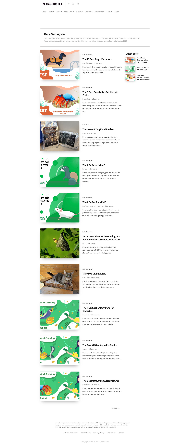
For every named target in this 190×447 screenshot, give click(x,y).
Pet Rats (85, 206)
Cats (51, 12)
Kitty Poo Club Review (94, 273)
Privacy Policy (98, 433)
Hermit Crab (86, 99)
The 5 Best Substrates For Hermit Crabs (100, 93)
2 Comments (96, 385)
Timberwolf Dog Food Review (98, 129)
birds (84, 243)
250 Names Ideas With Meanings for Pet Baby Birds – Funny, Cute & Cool (101, 238)
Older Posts (115, 408)
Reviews (90, 63)
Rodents (92, 206)
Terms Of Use (85, 433)
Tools (109, 12)
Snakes (84, 349)
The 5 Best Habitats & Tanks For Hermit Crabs (143, 77)
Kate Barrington (54, 34)
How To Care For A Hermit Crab (143, 68)
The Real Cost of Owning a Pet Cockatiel (98, 309)
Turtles (78, 12)
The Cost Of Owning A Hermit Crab (100, 380)
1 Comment (95, 99)
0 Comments (99, 63)
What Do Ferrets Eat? (93, 165)
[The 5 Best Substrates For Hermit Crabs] (130, 60)
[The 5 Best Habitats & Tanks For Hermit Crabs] (130, 77)
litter (88, 277)
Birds (58, 12)
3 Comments (95, 315)
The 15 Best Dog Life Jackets (97, 59)
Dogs (44, 12)
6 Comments (95, 277)
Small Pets (68, 12)
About (116, 12)
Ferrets (84, 169)
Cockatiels (85, 315)
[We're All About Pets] (52, 3)
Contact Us (111, 433)
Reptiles (88, 12)
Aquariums (99, 12)
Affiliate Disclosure (71, 433)
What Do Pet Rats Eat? (94, 202)
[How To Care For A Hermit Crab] (130, 69)
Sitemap (121, 433)
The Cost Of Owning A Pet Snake (99, 345)
